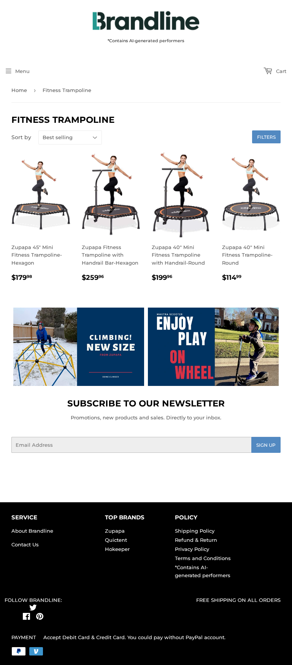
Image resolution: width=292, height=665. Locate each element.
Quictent (116, 540)
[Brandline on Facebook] (26, 617)
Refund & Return (196, 540)
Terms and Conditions (203, 558)
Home (19, 90)
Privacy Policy (192, 549)
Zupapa (115, 531)
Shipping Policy (194, 531)
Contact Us (25, 544)
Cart (280, 71)
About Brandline (32, 531)
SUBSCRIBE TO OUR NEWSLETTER (146, 403)
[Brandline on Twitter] (33, 609)
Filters (266, 137)
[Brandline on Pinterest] (40, 617)
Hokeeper (117, 549)
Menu (22, 71)
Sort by (21, 137)
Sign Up (266, 445)
